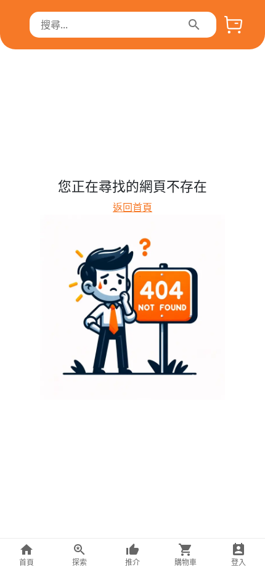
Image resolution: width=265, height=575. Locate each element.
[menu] (194, 25)
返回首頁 (132, 207)
